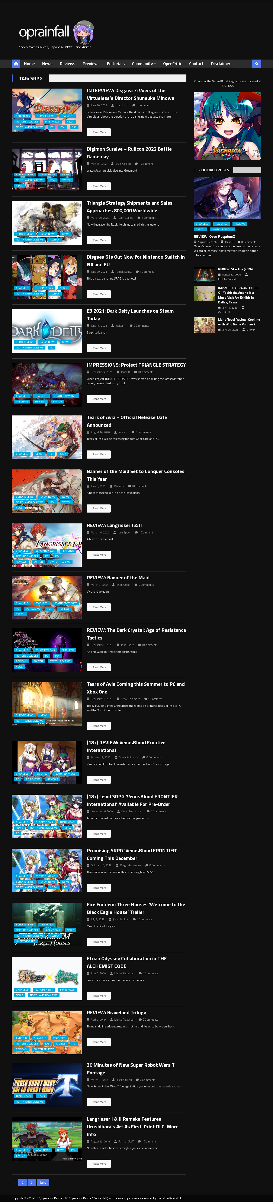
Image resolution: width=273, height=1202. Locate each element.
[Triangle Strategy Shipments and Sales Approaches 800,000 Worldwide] (47, 223)
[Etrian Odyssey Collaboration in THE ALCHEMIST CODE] (47, 978)
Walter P (120, 325)
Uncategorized (25, 941)
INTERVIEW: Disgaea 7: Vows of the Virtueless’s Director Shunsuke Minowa (130, 94)
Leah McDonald (227, 279)
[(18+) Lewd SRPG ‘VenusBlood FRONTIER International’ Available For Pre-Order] (47, 816)
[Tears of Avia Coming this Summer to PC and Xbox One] (47, 704)
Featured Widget (27, 122)
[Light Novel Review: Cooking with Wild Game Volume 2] (204, 325)
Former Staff (126, 1141)
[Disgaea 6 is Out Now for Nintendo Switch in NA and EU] (47, 277)
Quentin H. (122, 105)
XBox (19, 186)
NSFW (67, 828)
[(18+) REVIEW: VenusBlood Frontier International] (47, 762)
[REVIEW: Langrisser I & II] (47, 545)
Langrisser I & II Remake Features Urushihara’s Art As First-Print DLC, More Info (133, 1126)
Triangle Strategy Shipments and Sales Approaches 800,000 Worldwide (130, 206)
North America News (29, 127)
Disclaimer (220, 63)
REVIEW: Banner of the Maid (118, 577)
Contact (196, 63)
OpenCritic (172, 63)
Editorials (116, 63)
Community (142, 63)
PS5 (74, 127)
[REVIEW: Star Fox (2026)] (204, 274)
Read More (99, 132)
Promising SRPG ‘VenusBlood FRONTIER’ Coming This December (132, 854)
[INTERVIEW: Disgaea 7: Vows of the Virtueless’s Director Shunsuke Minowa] (47, 110)
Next (43, 1182)
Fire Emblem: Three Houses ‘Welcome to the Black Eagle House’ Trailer (136, 908)
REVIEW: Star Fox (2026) (235, 269)
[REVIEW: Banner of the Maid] (47, 597)
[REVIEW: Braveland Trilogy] (47, 1032)
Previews (91, 63)
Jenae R (125, 372)
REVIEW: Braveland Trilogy (116, 1012)
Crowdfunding (45, 876)
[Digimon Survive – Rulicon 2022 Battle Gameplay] (47, 169)
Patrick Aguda (124, 272)
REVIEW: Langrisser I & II (114, 525)
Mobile (60, 1044)
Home (29, 63)
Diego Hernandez (131, 811)
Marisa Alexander (124, 973)
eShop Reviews (45, 551)
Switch (66, 180)
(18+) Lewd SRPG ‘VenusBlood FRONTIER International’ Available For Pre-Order (132, 800)
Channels (22, 288)
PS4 (62, 127)
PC (51, 127)
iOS (47, 1044)
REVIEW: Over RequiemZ (214, 236)
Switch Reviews (60, 562)
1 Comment (143, 105)
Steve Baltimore (130, 699)
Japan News (48, 174)
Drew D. (251, 330)
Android (21, 1038)
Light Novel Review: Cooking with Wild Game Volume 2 (239, 322)
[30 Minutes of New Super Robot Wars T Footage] (47, 1085)
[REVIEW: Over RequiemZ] (227, 198)
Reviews (67, 63)
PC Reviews (33, 609)
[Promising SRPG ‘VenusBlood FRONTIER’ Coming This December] (47, 870)
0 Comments (141, 325)
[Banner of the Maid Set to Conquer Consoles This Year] (47, 491)
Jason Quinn (123, 585)
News (47, 63)
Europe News (45, 116)
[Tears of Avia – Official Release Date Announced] (47, 437)
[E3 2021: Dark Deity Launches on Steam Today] (47, 331)
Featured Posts (214, 170)
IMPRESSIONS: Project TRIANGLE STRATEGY (136, 365)
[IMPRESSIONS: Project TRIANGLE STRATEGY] (47, 385)
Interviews (52, 122)
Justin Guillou (123, 164)
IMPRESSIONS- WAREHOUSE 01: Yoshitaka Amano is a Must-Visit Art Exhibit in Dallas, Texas (238, 295)
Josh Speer (124, 532)
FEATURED (67, 116)
